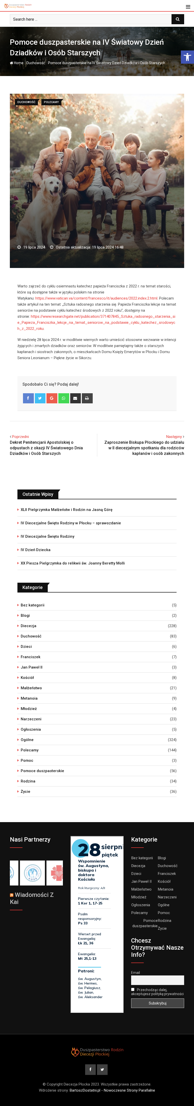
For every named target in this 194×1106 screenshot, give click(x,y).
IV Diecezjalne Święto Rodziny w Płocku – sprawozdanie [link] (71, 523)
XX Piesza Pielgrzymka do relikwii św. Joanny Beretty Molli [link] (73, 563)
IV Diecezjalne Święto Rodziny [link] (47, 536)
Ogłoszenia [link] (31, 729)
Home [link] (18, 63)
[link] (187, 57)
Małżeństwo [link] (31, 688)
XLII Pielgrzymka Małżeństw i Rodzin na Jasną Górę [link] (66, 509)
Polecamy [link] (29, 750)
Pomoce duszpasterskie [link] (42, 771)
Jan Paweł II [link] (31, 667)
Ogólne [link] (27, 740)
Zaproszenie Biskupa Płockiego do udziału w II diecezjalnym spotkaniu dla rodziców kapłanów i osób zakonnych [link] (144, 448)
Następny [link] (174, 436)
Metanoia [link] (29, 698)
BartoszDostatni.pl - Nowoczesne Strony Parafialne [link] (112, 1090)
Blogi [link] (25, 615)
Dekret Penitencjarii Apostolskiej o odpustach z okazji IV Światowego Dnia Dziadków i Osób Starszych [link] (46, 448)
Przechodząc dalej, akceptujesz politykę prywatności (157, 992)
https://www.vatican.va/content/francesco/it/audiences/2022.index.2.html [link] (96, 298)
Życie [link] (25, 791)
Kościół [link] (27, 677)
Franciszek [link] (30, 657)
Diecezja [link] (28, 626)
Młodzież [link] (29, 708)
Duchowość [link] (36, 63)
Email (135, 973)
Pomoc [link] (27, 760)
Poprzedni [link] (20, 436)
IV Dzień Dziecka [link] (36, 550)
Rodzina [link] (28, 781)
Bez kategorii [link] (32, 605)
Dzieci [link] (26, 646)
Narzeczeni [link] (31, 719)
